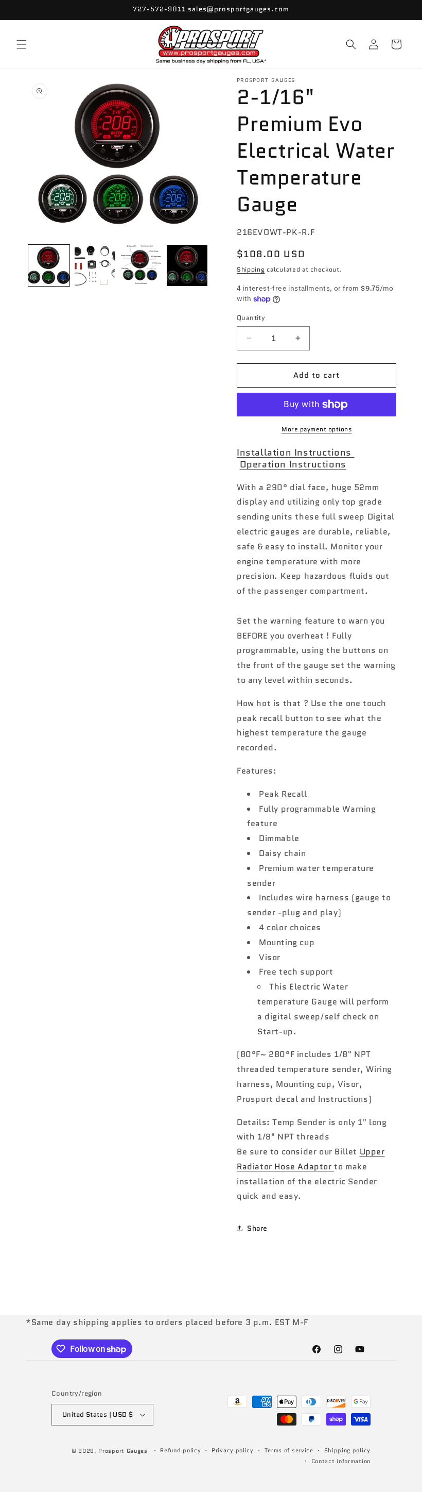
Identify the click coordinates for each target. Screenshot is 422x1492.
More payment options (316, 429)
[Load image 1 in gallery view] (48, 265)
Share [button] (257, 1228)
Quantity (251, 318)
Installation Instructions (296, 452)
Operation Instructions (293, 464)
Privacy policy (233, 1450)
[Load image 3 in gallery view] (141, 265)
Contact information (341, 1461)
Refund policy (180, 1450)
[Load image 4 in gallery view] (187, 265)
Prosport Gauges (123, 1451)
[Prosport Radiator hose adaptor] (333, 1166)
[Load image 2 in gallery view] (95, 265)
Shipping (251, 269)
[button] (21, 44)
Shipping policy (347, 1450)
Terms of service (289, 1450)
